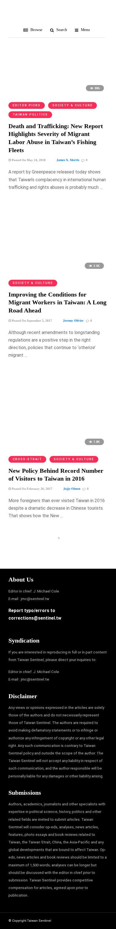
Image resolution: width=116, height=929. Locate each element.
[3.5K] (58, 271)
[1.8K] (58, 447)
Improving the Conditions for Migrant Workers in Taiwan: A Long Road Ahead (57, 302)
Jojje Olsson (71, 488)
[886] (58, 94)
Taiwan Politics (30, 114)
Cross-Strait (27, 459)
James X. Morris (68, 160)
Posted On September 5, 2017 (31, 320)
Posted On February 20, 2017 (31, 488)
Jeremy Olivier (73, 320)
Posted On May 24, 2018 (28, 160)
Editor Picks (27, 105)
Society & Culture (72, 105)
